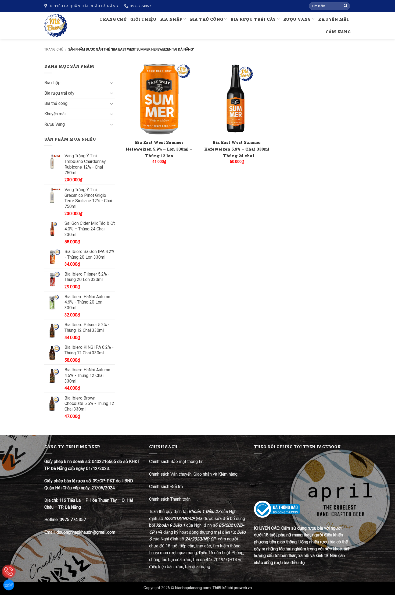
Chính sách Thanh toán (170, 499)
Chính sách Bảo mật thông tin (176, 461)
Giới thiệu (143, 19)
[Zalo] (9, 585)
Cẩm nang (338, 31)
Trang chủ (113, 19)
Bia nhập (171, 19)
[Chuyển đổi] (112, 83)
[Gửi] (346, 6)
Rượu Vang (297, 19)
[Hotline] (9, 571)
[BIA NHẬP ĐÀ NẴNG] (58, 25)
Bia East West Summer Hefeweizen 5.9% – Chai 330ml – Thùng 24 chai (236, 149)
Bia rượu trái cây (253, 19)
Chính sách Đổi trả (166, 486)
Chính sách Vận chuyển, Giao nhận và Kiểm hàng (193, 474)
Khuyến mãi (333, 19)
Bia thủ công (206, 19)
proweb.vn (243, 588)
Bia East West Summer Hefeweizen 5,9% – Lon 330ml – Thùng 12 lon (159, 149)
